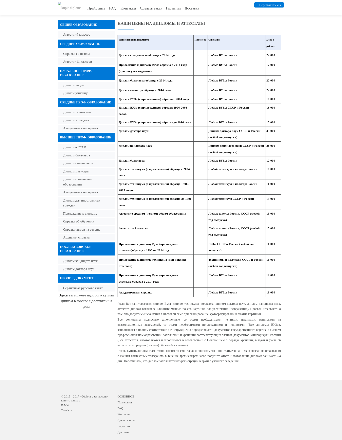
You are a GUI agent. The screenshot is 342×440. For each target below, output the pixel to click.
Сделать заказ (151, 8)
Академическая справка (80, 128)
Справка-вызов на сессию (82, 229)
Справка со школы (76, 54)
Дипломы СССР (74, 147)
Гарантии (173, 8)
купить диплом (71, 400)
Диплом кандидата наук (80, 261)
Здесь (63, 295)
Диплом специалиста (78, 163)
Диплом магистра (76, 171)
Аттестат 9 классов (76, 34)
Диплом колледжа (76, 120)
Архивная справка (76, 237)
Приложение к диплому (80, 213)
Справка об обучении (78, 221)
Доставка (192, 8)
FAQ (113, 8)
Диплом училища (75, 93)
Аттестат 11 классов (77, 61)
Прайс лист (96, 8)
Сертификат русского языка (83, 288)
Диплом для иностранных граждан (81, 203)
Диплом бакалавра (76, 155)
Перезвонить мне (270, 5)
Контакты (128, 8)
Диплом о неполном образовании (77, 181)
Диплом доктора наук (78, 269)
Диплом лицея (73, 85)
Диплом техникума (77, 112)
